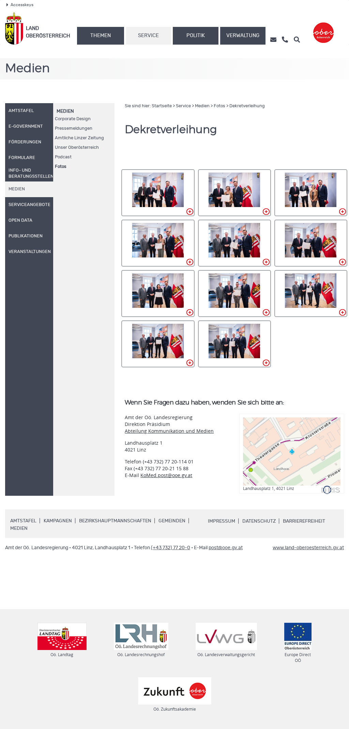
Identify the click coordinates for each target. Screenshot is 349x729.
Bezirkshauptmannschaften (115, 521)
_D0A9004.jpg (234, 192)
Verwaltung (242, 35)
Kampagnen (58, 521)
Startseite (162, 106)
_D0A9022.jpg (234, 243)
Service (148, 35)
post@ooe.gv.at (226, 547)
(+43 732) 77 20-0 (170, 547)
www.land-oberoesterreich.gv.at (308, 547)
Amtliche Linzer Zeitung (79, 138)
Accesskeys (22, 5)
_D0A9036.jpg (234, 293)
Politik (195, 35)
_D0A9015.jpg (158, 243)
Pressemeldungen (73, 128)
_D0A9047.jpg (158, 343)
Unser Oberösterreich (77, 147)
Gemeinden (171, 521)
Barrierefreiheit (304, 521)
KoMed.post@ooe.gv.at (166, 475)
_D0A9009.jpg (311, 192)
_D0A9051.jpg (234, 343)
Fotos (60, 166)
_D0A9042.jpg (311, 293)
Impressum (221, 521)
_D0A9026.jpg (311, 243)
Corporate (73, 119)
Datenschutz (259, 521)
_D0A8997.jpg (158, 192)
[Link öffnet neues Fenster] (323, 28)
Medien (65, 111)
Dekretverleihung (247, 106)
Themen (100, 35)
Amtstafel (23, 521)
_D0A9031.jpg (158, 293)
